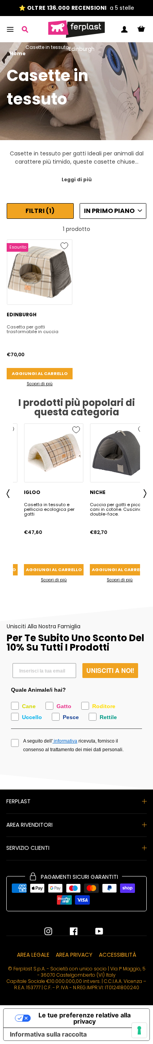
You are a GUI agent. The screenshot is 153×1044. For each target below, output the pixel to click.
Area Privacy (74, 955)
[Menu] (10, 29)
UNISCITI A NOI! (110, 670)
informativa (65, 741)
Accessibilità (117, 955)
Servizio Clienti (27, 848)
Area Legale (33, 955)
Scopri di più (40, 384)
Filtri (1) (40, 210)
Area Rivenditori (29, 825)
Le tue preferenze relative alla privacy (84, 1018)
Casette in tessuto (47, 47)
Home (18, 53)
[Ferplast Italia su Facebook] (68, 931)
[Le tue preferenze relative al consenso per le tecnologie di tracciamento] (139, 1030)
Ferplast (18, 801)
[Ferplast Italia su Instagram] (48, 931)
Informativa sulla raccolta (48, 1034)
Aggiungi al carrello (39, 373)
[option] (76, 8)
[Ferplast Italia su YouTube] (93, 931)
